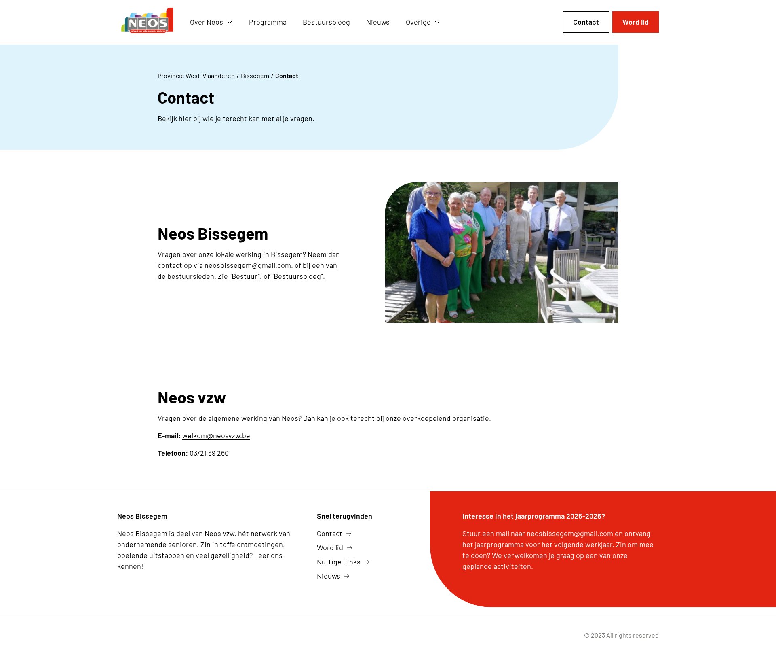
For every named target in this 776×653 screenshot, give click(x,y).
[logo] (147, 22)
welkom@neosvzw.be (216, 435)
